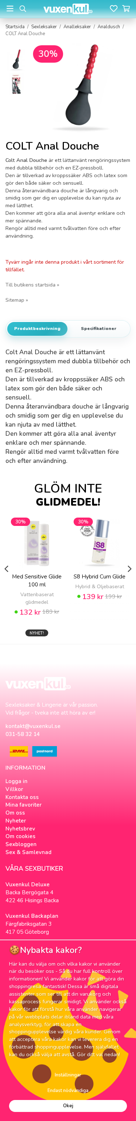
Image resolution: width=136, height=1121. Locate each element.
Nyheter (15, 820)
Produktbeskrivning (37, 328)
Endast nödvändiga (68, 1090)
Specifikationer (98, 328)
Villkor (14, 789)
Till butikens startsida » (32, 284)
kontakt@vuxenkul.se (33, 726)
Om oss (15, 812)
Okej (68, 1106)
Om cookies (20, 836)
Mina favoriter (23, 804)
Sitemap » (16, 300)
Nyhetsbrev (20, 828)
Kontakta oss (22, 797)
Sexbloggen (21, 844)
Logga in (16, 781)
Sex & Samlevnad (28, 852)
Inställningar (68, 1075)
